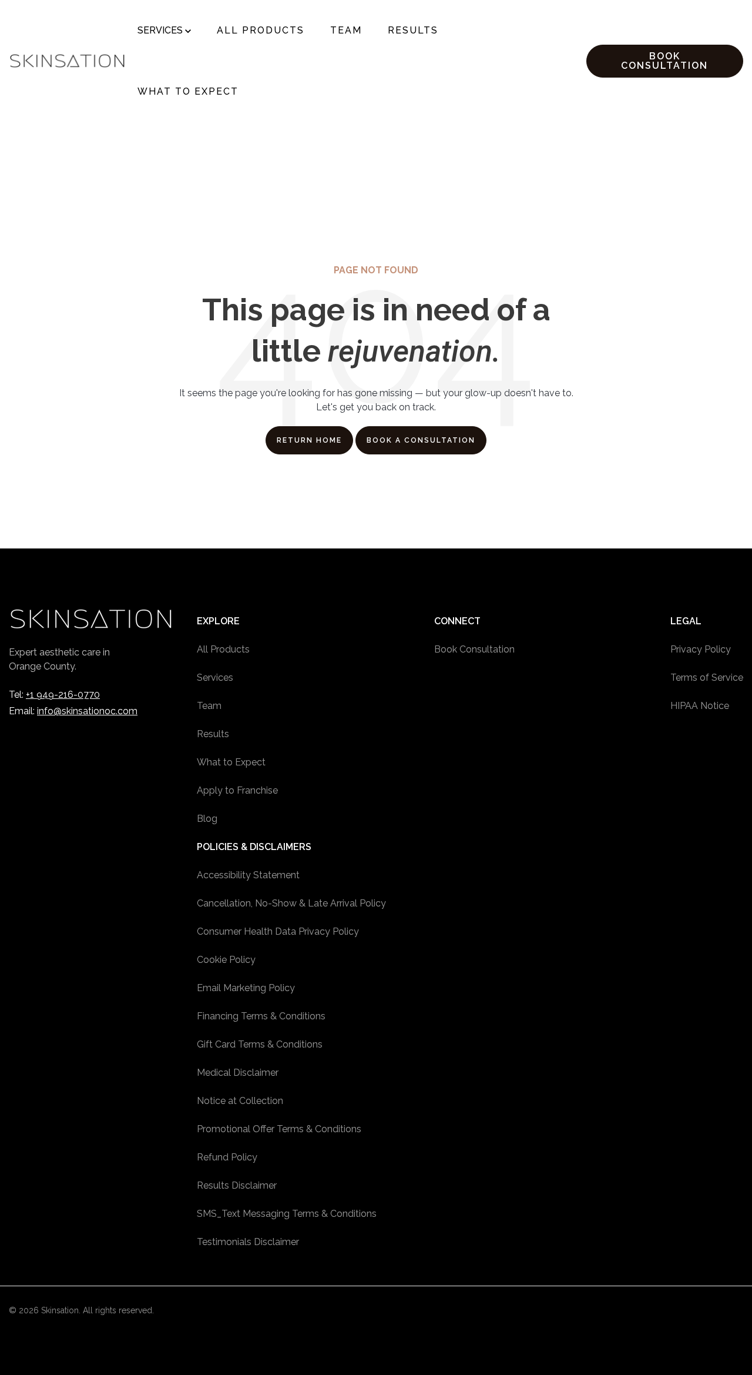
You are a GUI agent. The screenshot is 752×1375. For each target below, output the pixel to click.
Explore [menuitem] (218, 621)
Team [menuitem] (209, 705)
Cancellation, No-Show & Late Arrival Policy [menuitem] (291, 903)
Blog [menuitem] (207, 818)
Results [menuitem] (213, 734)
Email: (73, 711)
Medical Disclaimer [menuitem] (237, 1072)
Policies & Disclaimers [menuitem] (254, 846)
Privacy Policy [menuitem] (700, 649)
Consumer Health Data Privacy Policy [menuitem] (278, 931)
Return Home (309, 440)
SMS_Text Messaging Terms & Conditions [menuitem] (287, 1213)
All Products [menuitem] (223, 649)
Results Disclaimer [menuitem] (237, 1185)
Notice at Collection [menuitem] (240, 1100)
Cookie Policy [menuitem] (226, 959)
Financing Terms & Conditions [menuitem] (261, 1016)
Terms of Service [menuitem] (706, 677)
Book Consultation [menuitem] (474, 649)
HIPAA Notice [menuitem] (699, 705)
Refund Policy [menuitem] (227, 1157)
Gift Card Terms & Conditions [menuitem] (260, 1044)
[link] (67, 60)
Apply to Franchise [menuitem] (237, 790)
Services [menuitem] (215, 677)
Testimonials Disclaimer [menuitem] (248, 1241)
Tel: (54, 694)
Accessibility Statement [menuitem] (248, 875)
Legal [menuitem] (685, 621)
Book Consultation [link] (664, 61)
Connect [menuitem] (457, 621)
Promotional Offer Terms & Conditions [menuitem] (279, 1129)
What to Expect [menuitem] (231, 762)
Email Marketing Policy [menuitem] (246, 987)
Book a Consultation (421, 440)
